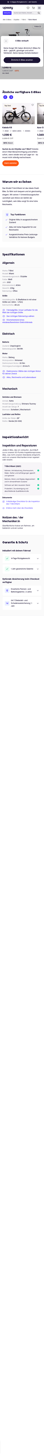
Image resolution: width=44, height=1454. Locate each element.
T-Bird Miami (32, 20)
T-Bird (23, 20)
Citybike (16, 20)
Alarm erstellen (10, 163)
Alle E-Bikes (7, 20)
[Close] (24, 1)
